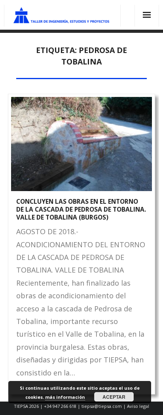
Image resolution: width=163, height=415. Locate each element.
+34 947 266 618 (60, 406)
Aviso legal (138, 406)
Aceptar (113, 396)
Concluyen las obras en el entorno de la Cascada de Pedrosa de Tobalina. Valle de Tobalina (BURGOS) (81, 209)
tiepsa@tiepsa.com (102, 406)
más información (65, 397)
